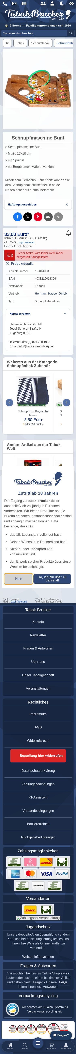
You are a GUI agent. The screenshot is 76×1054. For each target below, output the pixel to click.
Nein (18, 579)
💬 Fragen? (61, 1035)
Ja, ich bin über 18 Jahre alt (52, 578)
